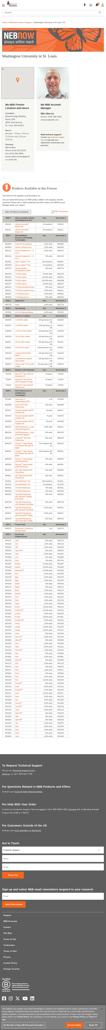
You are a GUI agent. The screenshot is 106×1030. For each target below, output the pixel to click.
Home (4, 22)
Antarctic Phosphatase (23, 244)
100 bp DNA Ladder (22, 336)
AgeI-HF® (19, 550)
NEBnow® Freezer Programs (20, 22)
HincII (17, 623)
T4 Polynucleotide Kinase (24, 287)
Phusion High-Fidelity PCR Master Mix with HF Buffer (24, 446)
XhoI (17, 730)
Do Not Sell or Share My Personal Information (24, 1025)
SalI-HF (18, 703)
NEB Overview (10, 921)
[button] (100, 12)
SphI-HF (18, 720)
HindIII (17, 627)
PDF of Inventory (61, 211)
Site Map (7, 933)
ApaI (17, 554)
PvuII (17, 687)
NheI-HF (18, 650)
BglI (16, 577)
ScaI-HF (18, 706)
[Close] (102, 1009)
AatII (16, 541)
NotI (16, 653)
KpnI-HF (18, 637)
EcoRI (17, 607)
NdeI (17, 647)
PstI (16, 680)
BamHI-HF (19, 570)
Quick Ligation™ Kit (22, 262)
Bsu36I (17, 594)
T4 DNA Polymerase (22, 488)
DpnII (17, 604)
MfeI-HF (18, 640)
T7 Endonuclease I (22, 294)
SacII (17, 693)
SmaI (17, 710)
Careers (7, 927)
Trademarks (9, 945)
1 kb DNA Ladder (21, 320)
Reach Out (13, 875)
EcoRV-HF (19, 620)
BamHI (17, 564)
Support (7, 915)
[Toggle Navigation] (3, 5)
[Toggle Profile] (102, 5)
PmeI (17, 673)
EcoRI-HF (19, 610)
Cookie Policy (10, 963)
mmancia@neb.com (50, 120)
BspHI (17, 587)
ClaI (16, 597)
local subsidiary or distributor (27, 830)
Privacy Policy (79, 1017)
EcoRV (17, 614)
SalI (16, 700)
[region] (53, 1017)
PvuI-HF (18, 683)
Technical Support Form (24, 770)
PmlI (16, 677)
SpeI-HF (18, 713)
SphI (17, 716)
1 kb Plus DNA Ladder (23, 331)
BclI (16, 574)
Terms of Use (9, 939)
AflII (16, 547)
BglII (16, 580)
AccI (16, 544)
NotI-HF (18, 660)
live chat (72, 809)
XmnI (17, 736)
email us (6, 774)
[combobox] (49, 12)
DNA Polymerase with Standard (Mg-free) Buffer (23, 496)
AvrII (16, 560)
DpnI (17, 600)
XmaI (17, 733)
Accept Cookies (74, 1025)
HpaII (17, 305)
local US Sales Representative (28, 792)
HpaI (17, 633)
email (41, 809)
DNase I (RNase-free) (23, 247)
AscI (16, 557)
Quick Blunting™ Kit (22, 481)
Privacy (7, 957)
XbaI (17, 726)
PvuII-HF (19, 690)
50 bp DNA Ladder (22, 348)
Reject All (93, 1025)
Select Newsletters (14, 904)
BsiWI (17, 584)
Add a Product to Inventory (16, 212)
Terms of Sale (10, 951)
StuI (16, 723)
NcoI (17, 643)
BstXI (17, 590)
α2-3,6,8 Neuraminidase (24, 312)
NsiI (16, 663)
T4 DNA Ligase (20, 274)
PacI (16, 667)
